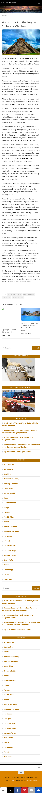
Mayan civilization (28, 294)
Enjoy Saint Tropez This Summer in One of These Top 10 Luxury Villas (29, 326)
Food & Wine (9, 517)
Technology (8, 570)
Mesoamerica (6, 297)
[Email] (31, 790)
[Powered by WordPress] (13, 780)
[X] (10, 790)
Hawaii (6, 522)
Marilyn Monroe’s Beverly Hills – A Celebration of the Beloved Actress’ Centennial (21, 446)
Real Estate (8, 560)
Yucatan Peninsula (18, 297)
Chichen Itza (11, 294)
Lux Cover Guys (10, 550)
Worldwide (8, 579)
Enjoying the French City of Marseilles (9, 331)
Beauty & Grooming (11, 479)
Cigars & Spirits (10, 493)
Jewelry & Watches (11, 531)
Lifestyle (5, 16)
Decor (6, 498)
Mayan (19, 294)
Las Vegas (8, 536)
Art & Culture (9, 465)
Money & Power (10, 555)
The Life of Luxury (8, 3)
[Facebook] (17, 790)
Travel (6, 574)
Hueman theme (32, 780)
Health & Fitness (10, 527)
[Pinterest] (24, 790)
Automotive (8, 469)
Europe (6, 507)
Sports (6, 565)
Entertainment (10, 503)
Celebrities (8, 488)
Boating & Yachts (11, 484)
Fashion (7, 512)
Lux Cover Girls (10, 546)
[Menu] (39, 3)
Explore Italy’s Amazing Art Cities (17, 452)
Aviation (7, 474)
